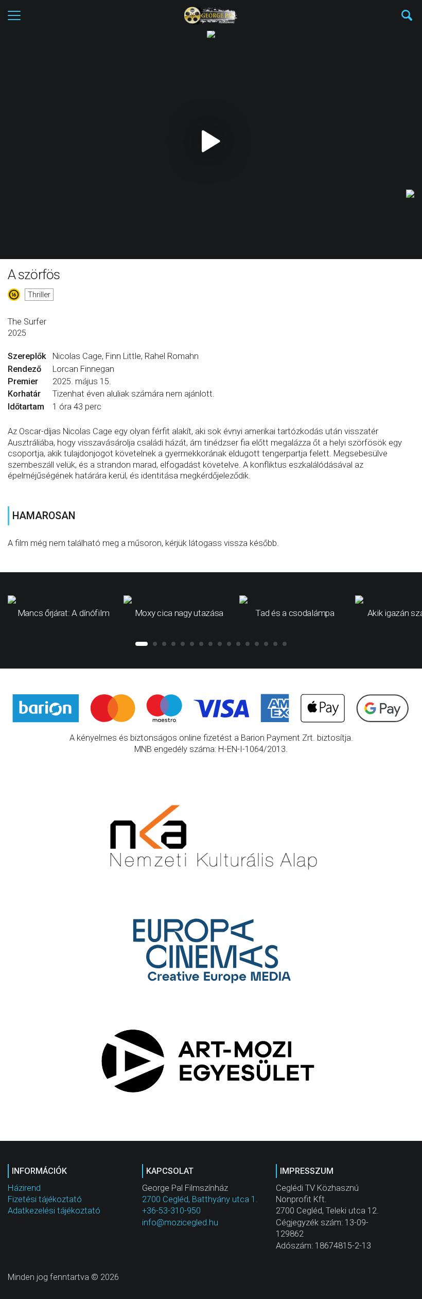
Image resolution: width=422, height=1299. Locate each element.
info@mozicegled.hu (180, 1222)
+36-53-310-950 (171, 1211)
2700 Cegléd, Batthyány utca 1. (200, 1199)
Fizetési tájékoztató (45, 1199)
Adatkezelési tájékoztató (54, 1211)
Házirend (24, 1188)
